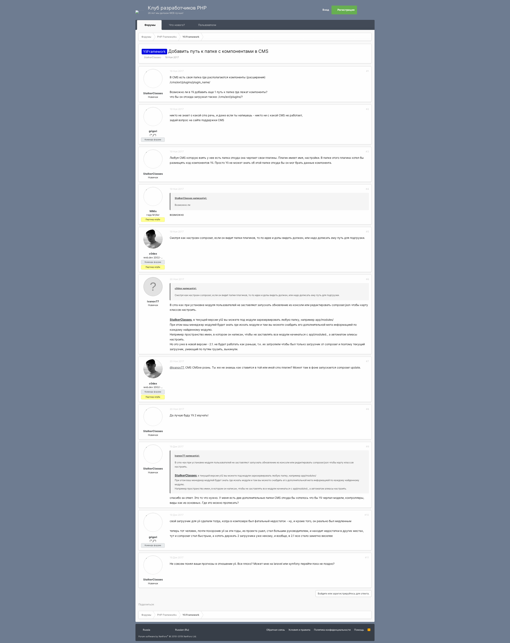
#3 (367, 151)
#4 (367, 188)
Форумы (150, 24)
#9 (367, 446)
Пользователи (207, 24)
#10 (367, 514)
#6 (367, 279)
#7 (367, 361)
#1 (367, 71)
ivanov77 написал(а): (187, 455)
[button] (159, 25)
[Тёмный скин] (370, 10)
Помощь (359, 629)
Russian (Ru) (182, 629)
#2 (367, 109)
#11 (367, 557)
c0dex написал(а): (186, 288)
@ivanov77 (177, 367)
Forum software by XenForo (167, 636)
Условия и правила (299, 629)
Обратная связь (275, 629)
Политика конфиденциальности (332, 629)
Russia (146, 629)
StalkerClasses (152, 57)
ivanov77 (153, 301)
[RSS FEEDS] (228, 25)
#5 (367, 231)
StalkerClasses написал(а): (191, 198)
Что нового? (177, 24)
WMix (153, 211)
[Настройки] (361, 10)
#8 (367, 409)
